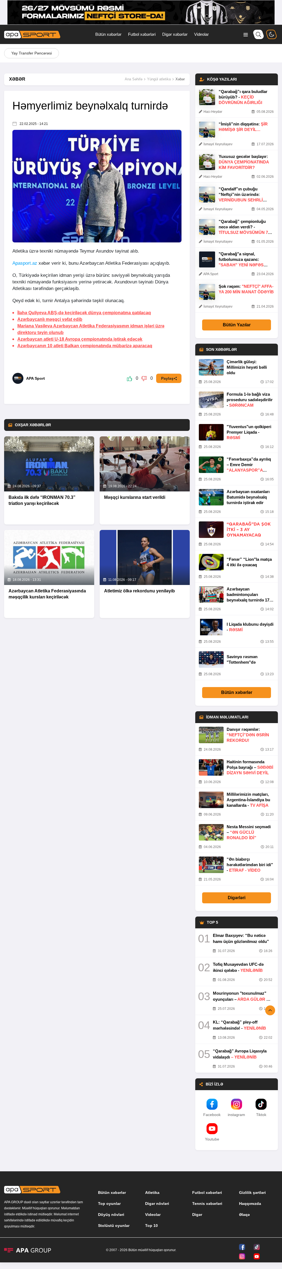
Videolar (201, 34)
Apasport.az (24, 263)
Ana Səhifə (133, 79)
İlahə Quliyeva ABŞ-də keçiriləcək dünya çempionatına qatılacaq (84, 312)
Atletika (152, 1192)
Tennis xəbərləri (207, 1203)
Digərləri (236, 897)
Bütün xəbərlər (108, 34)
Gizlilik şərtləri (252, 1192)
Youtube (212, 1139)
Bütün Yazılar (237, 324)
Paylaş (167, 378)
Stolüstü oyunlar (113, 1225)
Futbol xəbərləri (142, 34)
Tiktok (261, 1114)
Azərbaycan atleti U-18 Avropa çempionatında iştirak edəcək (79, 339)
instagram (236, 1114)
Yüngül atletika (159, 79)
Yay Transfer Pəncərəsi (31, 53)
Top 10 (151, 1225)
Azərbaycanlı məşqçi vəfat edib (49, 319)
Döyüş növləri (111, 1214)
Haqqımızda (250, 1203)
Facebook (212, 1114)
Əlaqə (244, 1214)
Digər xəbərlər (175, 34)
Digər (197, 1214)
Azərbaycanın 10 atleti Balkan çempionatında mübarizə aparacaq (84, 345)
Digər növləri (157, 1203)
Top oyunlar (109, 1203)
